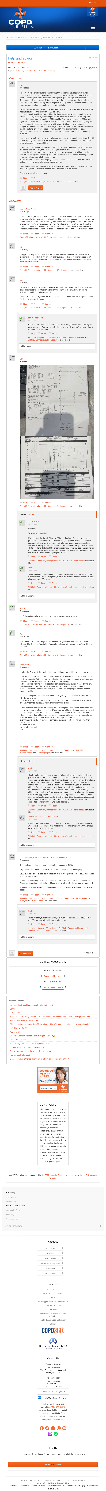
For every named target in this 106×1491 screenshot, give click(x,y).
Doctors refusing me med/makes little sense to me (30, 1051)
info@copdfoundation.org (52, 1419)
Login (96, 2)
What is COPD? (53, 1289)
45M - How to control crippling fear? (25, 1020)
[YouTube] (64, 1428)
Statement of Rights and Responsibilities (53, 1483)
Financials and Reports (50, 1263)
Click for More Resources (46, 47)
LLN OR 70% (15, 1012)
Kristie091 (78, 750)
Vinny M (23, 181)
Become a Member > (53, 976)
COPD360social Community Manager (59, 1175)
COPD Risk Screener (53, 1305)
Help (40, 71)
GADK (46, 181)
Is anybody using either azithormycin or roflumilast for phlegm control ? (39, 1059)
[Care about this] (90, 57)
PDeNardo (48, 270)
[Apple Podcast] (50, 1434)
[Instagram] (59, 1428)
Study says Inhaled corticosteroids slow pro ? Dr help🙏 (32, 1036)
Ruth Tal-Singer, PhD (82, 898)
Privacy (58, 1480)
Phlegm (46, 71)
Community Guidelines (74, 1480)
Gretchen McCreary (35, 181)
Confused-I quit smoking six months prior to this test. (31, 1005)
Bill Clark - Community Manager (71, 337)
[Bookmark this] (93, 57)
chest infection (18, 71)
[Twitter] (47, 1428)
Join (90, 2)
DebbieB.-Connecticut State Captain (42, 340)
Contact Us (53, 1309)
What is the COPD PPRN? (53, 1293)
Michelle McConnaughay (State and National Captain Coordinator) (47, 750)
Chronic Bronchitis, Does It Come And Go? (27, 1047)
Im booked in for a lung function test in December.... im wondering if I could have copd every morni (51, 1016)
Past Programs (50, 1273)
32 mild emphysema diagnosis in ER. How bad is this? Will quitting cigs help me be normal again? (50, 1024)
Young (52, 71)
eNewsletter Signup (53, 1464)
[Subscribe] (96, 57)
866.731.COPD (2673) (56, 1407)
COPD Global (50, 1258)
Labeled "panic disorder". (20, 1055)
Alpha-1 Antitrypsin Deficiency (53, 1320)
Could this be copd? (18, 1039)
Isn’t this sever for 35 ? (19, 1028)
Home (9, 37)
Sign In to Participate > (53, 987)
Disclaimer (48, 1480)
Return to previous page (18, 62)
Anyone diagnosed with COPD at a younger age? (30, 1043)
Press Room (50, 1253)
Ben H (94, 67)
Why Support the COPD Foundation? (53, 1301)
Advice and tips (16, 1032)
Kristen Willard (26, 752)
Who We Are (50, 1248)
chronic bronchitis (31, 71)
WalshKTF (24, 237)
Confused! (14, 1009)
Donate (92, 12)
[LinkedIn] (53, 1428)
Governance (50, 1268)
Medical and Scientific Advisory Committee (53, 1314)
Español (53, 1324)
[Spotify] (56, 1434)
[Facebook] (42, 1428)
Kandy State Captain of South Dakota (43, 337)
